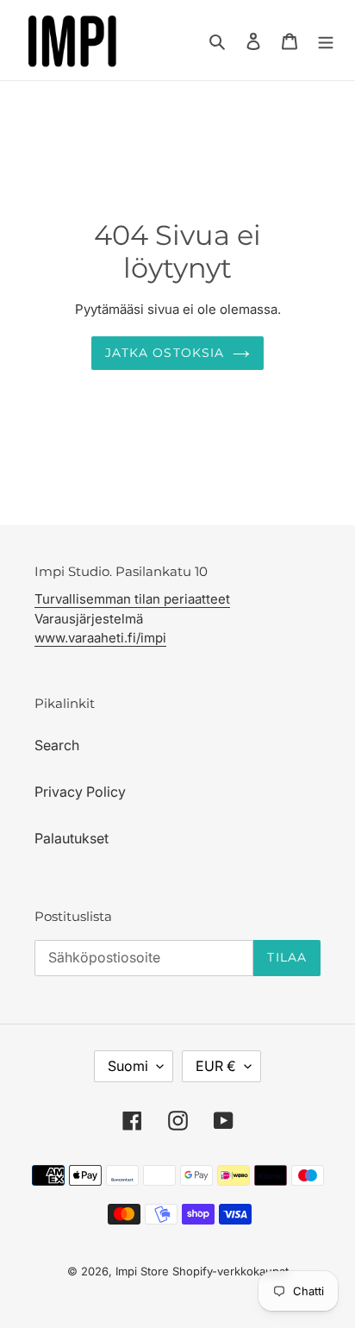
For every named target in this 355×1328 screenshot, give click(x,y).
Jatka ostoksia (165, 352)
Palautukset (71, 838)
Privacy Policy (80, 791)
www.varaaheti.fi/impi (100, 638)
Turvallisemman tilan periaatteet (132, 599)
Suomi (128, 1065)
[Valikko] (326, 40)
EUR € (216, 1065)
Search (56, 745)
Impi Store (142, 1271)
